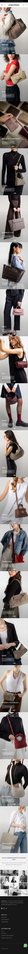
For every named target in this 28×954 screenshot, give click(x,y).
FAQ (2, 931)
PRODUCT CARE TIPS (6, 938)
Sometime (6, 948)
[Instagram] (4, 908)
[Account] (23, 5)
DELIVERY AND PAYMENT (7, 935)
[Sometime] (14, 4)
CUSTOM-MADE (5, 919)
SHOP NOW (8, 95)
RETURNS (3, 933)
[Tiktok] (6, 908)
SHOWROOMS (4, 922)
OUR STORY (4, 917)
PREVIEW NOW (8, 48)
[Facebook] (1, 908)
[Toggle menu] (1, 5)
